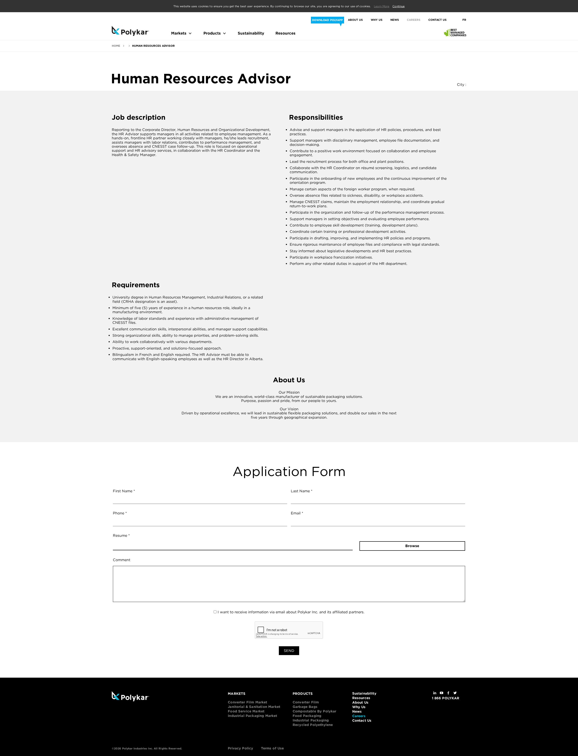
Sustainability (251, 33)
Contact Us (437, 19)
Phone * (120, 513)
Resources (285, 33)
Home (116, 45)
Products (212, 33)
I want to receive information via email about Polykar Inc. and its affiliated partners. (291, 612)
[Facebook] (448, 693)
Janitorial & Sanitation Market (254, 707)
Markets (178, 33)
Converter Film (306, 702)
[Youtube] (441, 693)
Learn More (381, 6)
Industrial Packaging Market (252, 716)
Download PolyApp (327, 20)
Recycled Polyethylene (313, 725)
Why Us (376, 19)
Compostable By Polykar (314, 711)
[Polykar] (130, 31)
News (394, 19)
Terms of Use (272, 748)
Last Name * (301, 491)
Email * (297, 513)
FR (464, 19)
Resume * (121, 536)
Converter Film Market (247, 702)
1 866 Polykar (445, 698)
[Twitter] (455, 693)
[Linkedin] (435, 693)
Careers (413, 19)
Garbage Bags (305, 707)
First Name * (124, 491)
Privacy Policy (240, 748)
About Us (355, 19)
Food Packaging (307, 716)
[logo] (147, 696)
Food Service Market (246, 711)
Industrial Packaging (311, 720)
